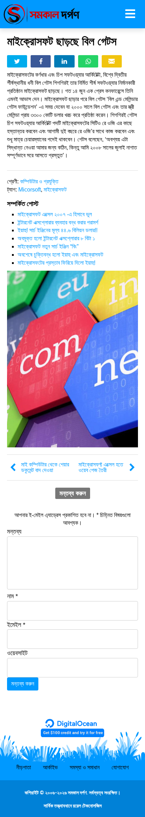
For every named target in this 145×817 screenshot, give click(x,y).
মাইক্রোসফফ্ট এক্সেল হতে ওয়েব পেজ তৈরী (100, 467)
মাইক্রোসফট (55, 190)
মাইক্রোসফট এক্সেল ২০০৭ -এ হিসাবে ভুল (55, 214)
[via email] (112, 61)
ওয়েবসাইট (17, 653)
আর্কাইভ (50, 767)
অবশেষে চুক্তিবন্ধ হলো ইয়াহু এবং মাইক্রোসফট (60, 255)
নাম (12, 596)
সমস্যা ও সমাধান (85, 767)
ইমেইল (16, 624)
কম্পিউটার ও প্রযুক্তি (39, 181)
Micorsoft (29, 190)
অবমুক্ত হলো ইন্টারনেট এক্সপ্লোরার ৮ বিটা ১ (56, 238)
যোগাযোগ (120, 767)
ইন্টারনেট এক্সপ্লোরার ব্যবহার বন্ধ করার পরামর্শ (58, 222)
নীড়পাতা (23, 767)
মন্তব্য (14, 531)
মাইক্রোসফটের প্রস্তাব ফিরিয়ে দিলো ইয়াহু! (56, 263)
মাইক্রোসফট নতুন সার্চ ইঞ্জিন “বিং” (48, 246)
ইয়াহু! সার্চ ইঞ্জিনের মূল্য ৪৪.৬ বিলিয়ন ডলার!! (57, 230)
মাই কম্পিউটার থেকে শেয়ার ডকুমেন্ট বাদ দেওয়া (45, 467)
